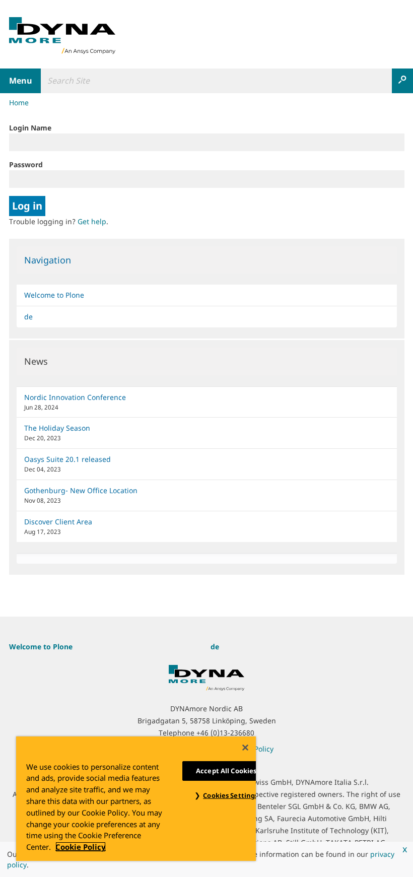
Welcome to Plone (54, 295)
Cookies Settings (230, 795)
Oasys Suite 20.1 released (67, 459)
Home (19, 102)
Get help (92, 221)
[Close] (245, 748)
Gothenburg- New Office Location (80, 490)
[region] (136, 798)
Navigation (47, 260)
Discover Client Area (58, 521)
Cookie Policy (80, 847)
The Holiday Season (57, 428)
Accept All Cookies (226, 770)
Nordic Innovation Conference (75, 397)
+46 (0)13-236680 (225, 732)
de (28, 316)
